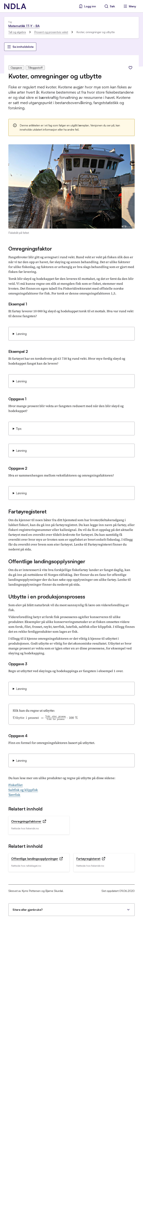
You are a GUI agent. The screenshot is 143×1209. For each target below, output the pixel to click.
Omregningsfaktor (30, 248)
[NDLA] (15, 6)
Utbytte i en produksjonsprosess (46, 596)
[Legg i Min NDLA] (130, 67)
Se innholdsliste (23, 46)
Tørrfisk (14, 795)
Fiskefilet (15, 785)
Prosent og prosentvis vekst (51, 32)
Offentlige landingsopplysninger (46, 561)
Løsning (21, 334)
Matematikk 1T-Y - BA (23, 26)
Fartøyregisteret (27, 511)
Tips (18, 428)
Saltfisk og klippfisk (23, 790)
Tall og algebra (17, 32)
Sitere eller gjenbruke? (28, 909)
